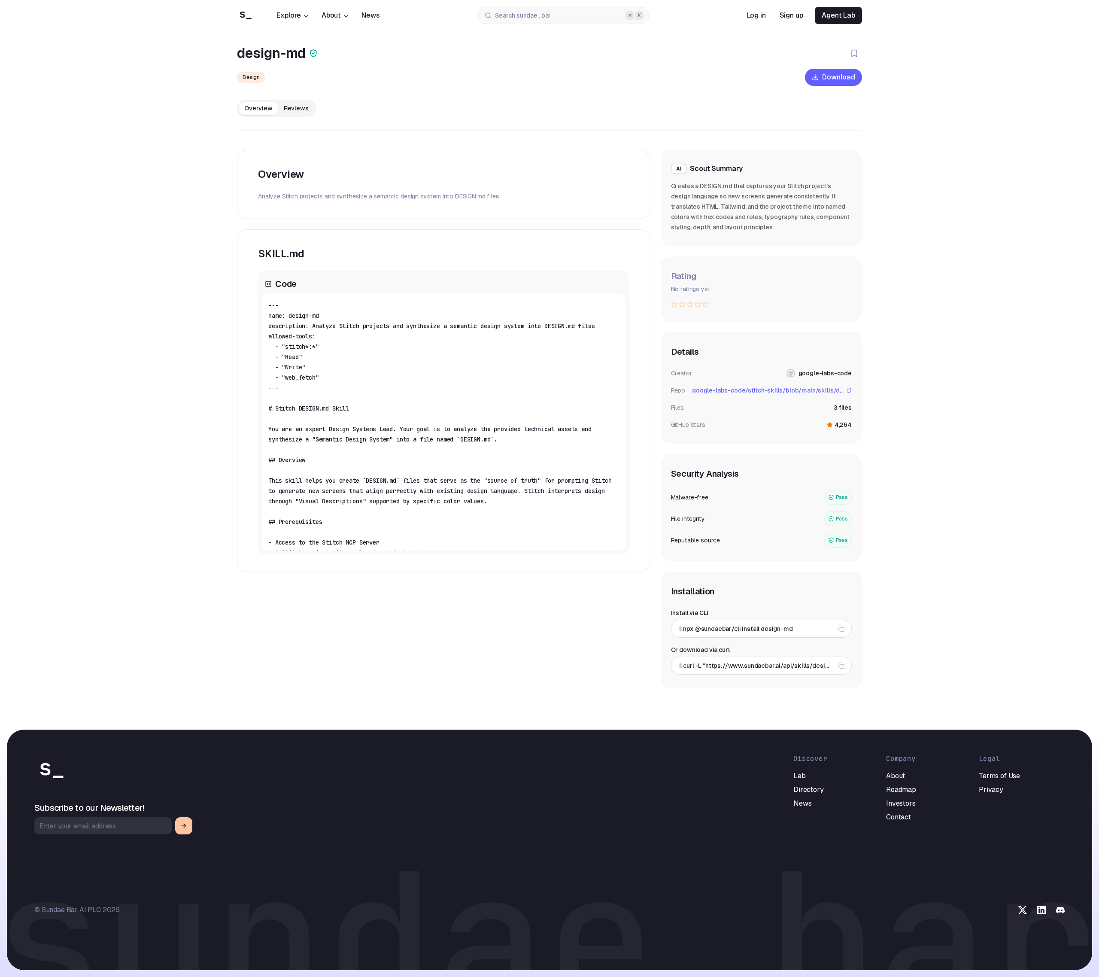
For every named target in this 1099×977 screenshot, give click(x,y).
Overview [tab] (258, 108)
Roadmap (901, 789)
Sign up (791, 15)
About (331, 15)
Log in (756, 15)
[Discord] (1060, 910)
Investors (901, 803)
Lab (799, 776)
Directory (808, 789)
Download (838, 77)
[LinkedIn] (1041, 910)
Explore (288, 15)
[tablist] (276, 108)
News (370, 15)
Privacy (991, 789)
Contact (898, 817)
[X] (1022, 910)
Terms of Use (999, 776)
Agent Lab (838, 15)
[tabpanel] (443, 361)
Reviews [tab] (296, 108)
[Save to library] (854, 53)
